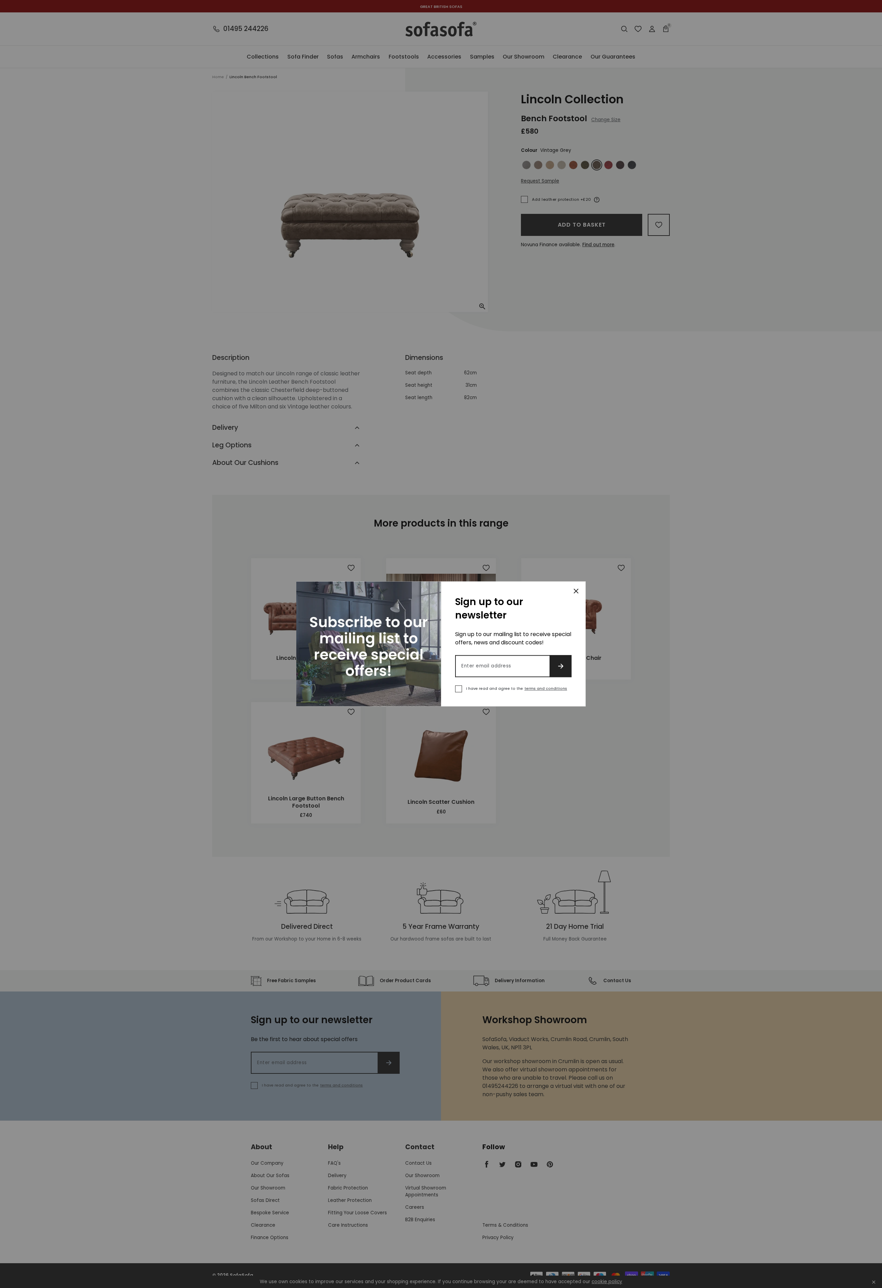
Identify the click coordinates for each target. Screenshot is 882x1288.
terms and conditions (545, 689)
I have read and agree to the (516, 689)
